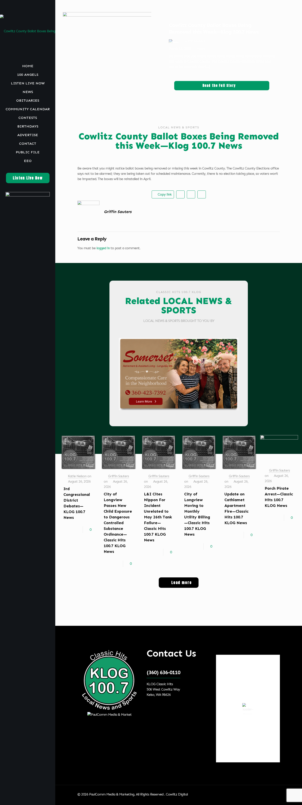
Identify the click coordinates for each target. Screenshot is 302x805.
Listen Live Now (28, 178)
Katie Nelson (77, 476)
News (201, 48)
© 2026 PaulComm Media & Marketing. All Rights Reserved (120, 794)
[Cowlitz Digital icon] (33, 799)
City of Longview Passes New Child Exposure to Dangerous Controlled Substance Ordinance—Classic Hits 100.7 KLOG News (118, 523)
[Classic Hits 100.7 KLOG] (27, 31)
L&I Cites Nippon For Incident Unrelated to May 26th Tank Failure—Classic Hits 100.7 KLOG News (158, 517)
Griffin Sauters (118, 476)
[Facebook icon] (22, 799)
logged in (103, 248)
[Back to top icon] (275, 794)
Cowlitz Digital (177, 794)
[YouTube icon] (28, 799)
